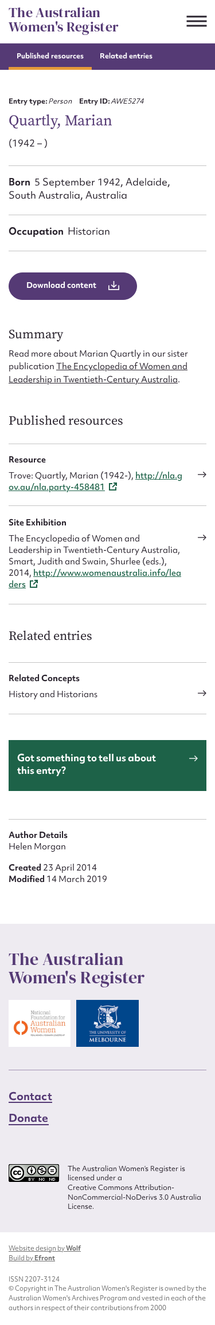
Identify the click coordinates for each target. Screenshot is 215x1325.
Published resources (50, 56)
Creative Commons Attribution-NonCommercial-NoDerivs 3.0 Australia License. (134, 1197)
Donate (29, 1117)
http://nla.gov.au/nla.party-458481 (95, 481)
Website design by (45, 1248)
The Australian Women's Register (64, 20)
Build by (32, 1258)
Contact (30, 1096)
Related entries (126, 56)
